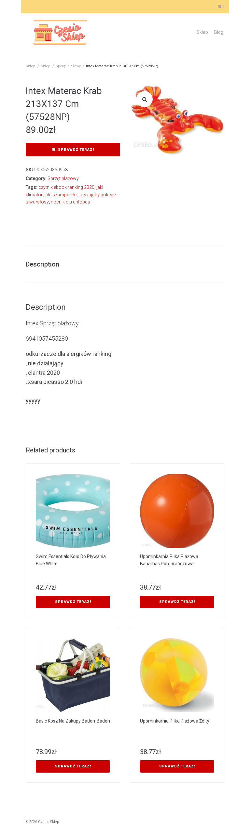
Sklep (202, 32)
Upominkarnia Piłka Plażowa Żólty (174, 721)
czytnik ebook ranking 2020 (66, 187)
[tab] (46, 264)
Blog (218, 32)
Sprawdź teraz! (76, 150)
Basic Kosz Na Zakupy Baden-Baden (73, 721)
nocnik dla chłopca (70, 201)
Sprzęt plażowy (68, 66)
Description (42, 264)
